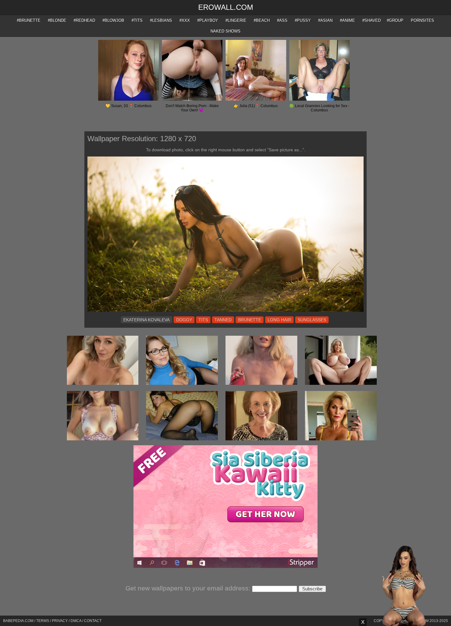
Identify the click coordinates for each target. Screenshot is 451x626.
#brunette (28, 20)
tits (203, 319)
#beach (262, 20)
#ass (282, 20)
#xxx (184, 20)
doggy (184, 319)
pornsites (422, 20)
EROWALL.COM (225, 7)
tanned (223, 319)
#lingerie (236, 20)
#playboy (207, 20)
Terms (42, 621)
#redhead (84, 20)
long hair (279, 319)
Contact (93, 621)
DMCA (76, 621)
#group (395, 20)
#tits (137, 20)
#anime (347, 20)
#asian (325, 20)
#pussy (303, 20)
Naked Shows (225, 31)
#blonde (57, 20)
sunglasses (312, 319)
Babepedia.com (18, 621)
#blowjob (113, 20)
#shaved (371, 20)
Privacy (60, 621)
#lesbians (161, 20)
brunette (249, 319)
